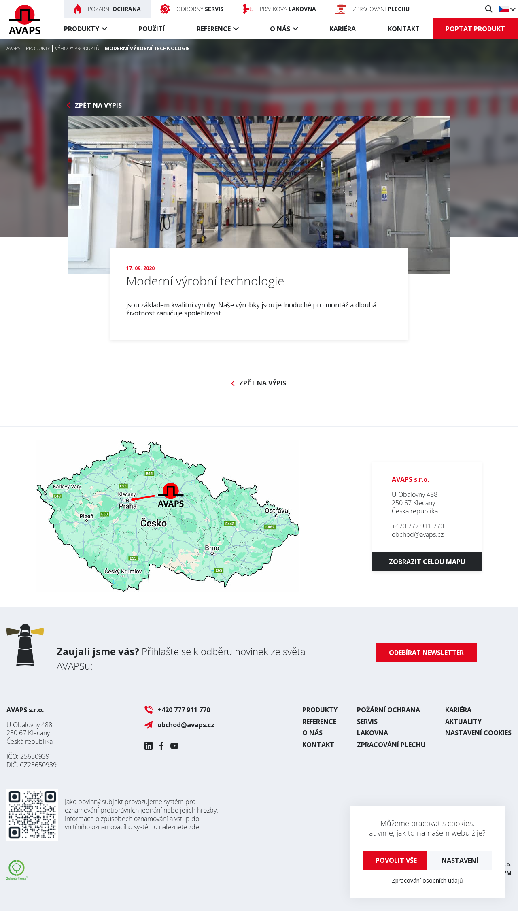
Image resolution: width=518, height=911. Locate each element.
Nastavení (460, 860)
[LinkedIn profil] (148, 746)
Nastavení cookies (478, 732)
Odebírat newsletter (426, 652)
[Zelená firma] (17, 877)
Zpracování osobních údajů (427, 880)
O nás (280, 29)
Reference (214, 29)
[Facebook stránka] (161, 746)
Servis (367, 721)
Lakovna (372, 732)
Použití (151, 29)
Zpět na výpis (98, 105)
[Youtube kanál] (174, 746)
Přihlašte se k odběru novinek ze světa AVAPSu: (181, 659)
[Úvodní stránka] (24, 19)
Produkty (81, 29)
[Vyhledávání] (489, 9)
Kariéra (342, 29)
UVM (505, 873)
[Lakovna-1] (259, 195)
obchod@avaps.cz (418, 534)
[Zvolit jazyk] (507, 9)
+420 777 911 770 (418, 525)
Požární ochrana (388, 709)
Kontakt (404, 29)
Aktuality (463, 721)
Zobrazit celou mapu (427, 561)
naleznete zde (179, 826)
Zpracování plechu (391, 744)
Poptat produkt (475, 28)
